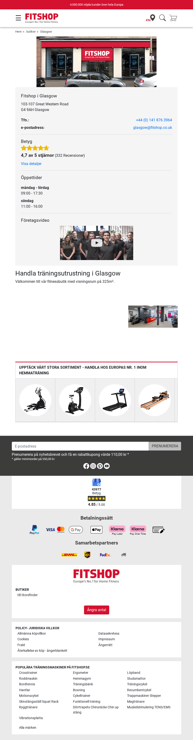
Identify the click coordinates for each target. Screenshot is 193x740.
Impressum (106, 639)
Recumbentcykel (139, 690)
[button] (129, 316)
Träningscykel (137, 684)
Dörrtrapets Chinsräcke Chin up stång (96, 709)
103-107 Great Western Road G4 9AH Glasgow (44, 107)
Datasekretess (108, 634)
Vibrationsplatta (31, 718)
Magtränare (136, 702)
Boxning (79, 690)
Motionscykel (28, 696)
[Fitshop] (42, 18)
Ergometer (80, 673)
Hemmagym (82, 679)
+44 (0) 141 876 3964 (154, 120)
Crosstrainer (28, 673)
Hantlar (24, 690)
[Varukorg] (174, 18)
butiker (31, 31)
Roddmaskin (28, 679)
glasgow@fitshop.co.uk (152, 127)
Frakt (21, 645)
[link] (86, 467)
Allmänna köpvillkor (31, 634)
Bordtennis (27, 684)
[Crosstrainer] (35, 400)
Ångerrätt (105, 645)
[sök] (162, 18)
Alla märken (27, 728)
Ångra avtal (96, 610)
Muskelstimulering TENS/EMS (148, 707)
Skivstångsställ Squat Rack (39, 702)
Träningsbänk (83, 684)
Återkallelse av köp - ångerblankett (42, 651)
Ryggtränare (28, 707)
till (27, 595)
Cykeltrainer (81, 696)
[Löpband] (115, 400)
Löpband (133, 673)
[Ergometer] (75, 400)
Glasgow (46, 31)
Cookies (23, 639)
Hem (18, 31)
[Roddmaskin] (155, 400)
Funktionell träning (86, 702)
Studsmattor (136, 679)
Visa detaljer (31, 163)
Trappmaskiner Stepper (144, 696)
